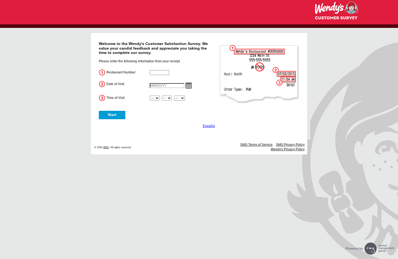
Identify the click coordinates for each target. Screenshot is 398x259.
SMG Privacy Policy (290, 145)
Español (209, 126)
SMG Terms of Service (256, 145)
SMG (106, 147)
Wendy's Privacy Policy (288, 149)
